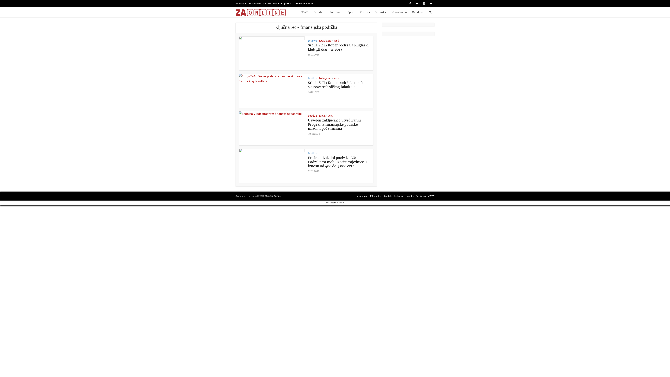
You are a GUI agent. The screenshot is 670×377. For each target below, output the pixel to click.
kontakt (266, 3)
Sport (351, 12)
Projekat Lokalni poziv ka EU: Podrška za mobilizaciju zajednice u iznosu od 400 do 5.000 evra (337, 162)
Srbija (322, 115)
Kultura (365, 12)
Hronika (380, 12)
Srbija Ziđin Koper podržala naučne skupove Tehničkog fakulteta (337, 85)
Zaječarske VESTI (303, 3)
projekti (288, 3)
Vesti (336, 40)
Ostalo (416, 12)
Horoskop (398, 12)
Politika (334, 12)
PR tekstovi (254, 3)
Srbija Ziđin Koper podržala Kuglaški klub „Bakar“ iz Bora (338, 47)
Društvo (319, 12)
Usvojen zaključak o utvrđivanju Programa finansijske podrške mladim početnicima (334, 124)
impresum (241, 3)
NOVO (304, 12)
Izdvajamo (325, 40)
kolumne (277, 3)
